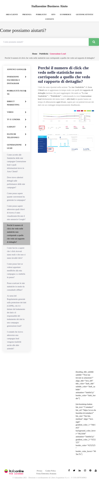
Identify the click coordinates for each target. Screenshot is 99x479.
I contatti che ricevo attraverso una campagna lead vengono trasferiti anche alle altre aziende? (15, 340)
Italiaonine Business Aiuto (49, 6)
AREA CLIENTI (12, 14)
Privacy (39, 471)
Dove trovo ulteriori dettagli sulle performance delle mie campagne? (16, 182)
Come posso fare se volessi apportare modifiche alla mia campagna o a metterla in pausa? (16, 270)
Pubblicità (43, 54)
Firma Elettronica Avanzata (46, 474)
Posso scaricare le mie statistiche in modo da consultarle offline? (16, 286)
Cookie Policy (50, 471)
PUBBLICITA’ (41, 14)
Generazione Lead (58, 54)
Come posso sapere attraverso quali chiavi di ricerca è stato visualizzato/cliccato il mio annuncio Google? (16, 212)
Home (34, 54)
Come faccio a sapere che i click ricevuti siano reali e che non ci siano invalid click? (16, 253)
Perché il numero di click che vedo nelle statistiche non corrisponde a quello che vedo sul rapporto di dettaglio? (15, 233)
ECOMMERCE (65, 14)
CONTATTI (49, 19)
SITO (53, 14)
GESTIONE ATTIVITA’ (84, 14)
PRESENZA (26, 14)
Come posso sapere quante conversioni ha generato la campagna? (16, 196)
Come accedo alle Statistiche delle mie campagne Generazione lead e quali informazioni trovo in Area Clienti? (16, 163)
